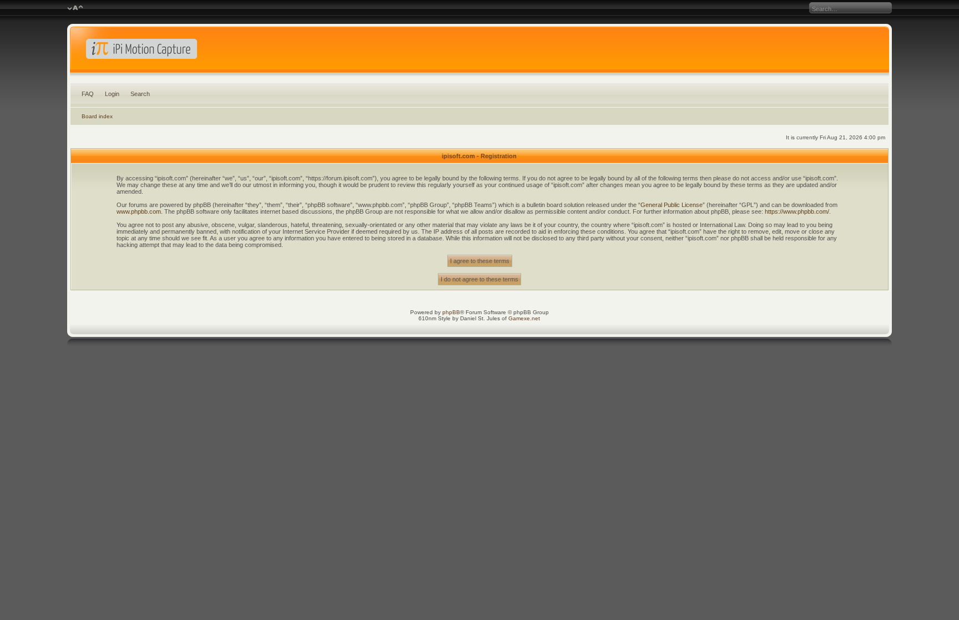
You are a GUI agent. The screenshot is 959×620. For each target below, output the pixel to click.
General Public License (671, 204)
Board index (97, 116)
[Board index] (479, 52)
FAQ (88, 93)
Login (112, 93)
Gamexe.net (524, 318)
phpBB (451, 312)
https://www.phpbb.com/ (797, 211)
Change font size (75, 8)
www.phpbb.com (139, 211)
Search (140, 93)
